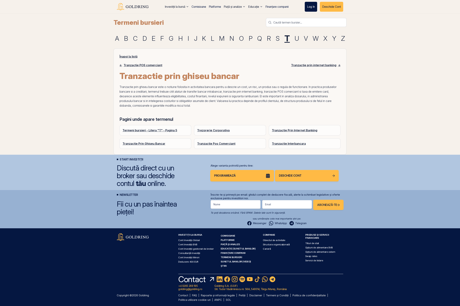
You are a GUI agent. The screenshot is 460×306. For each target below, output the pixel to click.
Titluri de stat (312, 243)
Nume (216, 204)
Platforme (215, 6)
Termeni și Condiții (277, 295)
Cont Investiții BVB (187, 244)
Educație (253, 6)
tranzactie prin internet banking (243, 91)
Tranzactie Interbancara (289, 143)
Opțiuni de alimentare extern (320, 251)
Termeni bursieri (139, 22)
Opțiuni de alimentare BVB (319, 247)
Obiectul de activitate (274, 240)
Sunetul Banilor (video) (236, 261)
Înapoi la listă (128, 56)
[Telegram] (272, 279)
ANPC (218, 300)
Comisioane (199, 6)
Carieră (267, 248)
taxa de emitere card (315, 91)
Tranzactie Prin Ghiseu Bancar (144, 143)
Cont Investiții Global (189, 240)
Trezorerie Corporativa (213, 130)
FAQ (194, 295)
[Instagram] (235, 279)
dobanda (125, 105)
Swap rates (311, 256)
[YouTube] (250, 279)
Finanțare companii (277, 6)
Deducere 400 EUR (188, 261)
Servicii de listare (314, 260)
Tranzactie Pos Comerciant (216, 143)
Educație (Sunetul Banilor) (238, 248)
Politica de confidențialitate (309, 295)
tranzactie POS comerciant (281, 91)
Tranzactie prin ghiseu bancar (138, 87)
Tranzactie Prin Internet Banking (294, 130)
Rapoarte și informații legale (218, 295)
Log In (311, 6)
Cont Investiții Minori (188, 257)
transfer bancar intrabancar (204, 91)
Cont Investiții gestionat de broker (196, 248)
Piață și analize (233, 6)
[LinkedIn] (219, 279)
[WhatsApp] (265, 279)
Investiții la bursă (175, 6)
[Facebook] (227, 279)
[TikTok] (257, 279)
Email (268, 204)
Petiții (242, 295)
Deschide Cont (331, 6)
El (261, 96)
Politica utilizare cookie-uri (194, 300)
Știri (224, 265)
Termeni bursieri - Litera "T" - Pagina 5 (150, 130)
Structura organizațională (276, 244)
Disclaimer (255, 295)
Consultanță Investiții (189, 253)
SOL (228, 300)
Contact (183, 295)
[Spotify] (242, 279)
